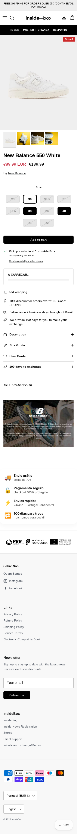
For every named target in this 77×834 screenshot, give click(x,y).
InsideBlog (10, 720)
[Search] (14, 17)
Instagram (16, 581)
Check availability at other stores (26, 261)
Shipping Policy (13, 627)
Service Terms (13, 633)
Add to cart (38, 239)
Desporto (60, 30)
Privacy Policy (12, 614)
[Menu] (4, 17)
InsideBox (17, 819)
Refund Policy (12, 620)
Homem (14, 30)
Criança (43, 30)
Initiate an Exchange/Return (22, 745)
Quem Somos (12, 573)
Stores (7, 732)
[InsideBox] (38, 18)
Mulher (28, 30)
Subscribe (16, 695)
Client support (12, 739)
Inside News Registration (20, 726)
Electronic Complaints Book (21, 639)
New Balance (17, 173)
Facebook (15, 588)
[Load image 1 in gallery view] (38, 82)
